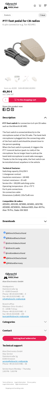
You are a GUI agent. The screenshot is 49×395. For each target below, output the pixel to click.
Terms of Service (8, 382)
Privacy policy (31, 382)
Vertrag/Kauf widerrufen (24, 338)
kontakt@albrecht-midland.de (16, 316)
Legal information (20, 382)
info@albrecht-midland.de (14, 299)
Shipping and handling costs (15, 388)
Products (7, 15)
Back (43, 15)
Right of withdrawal (21, 384)
